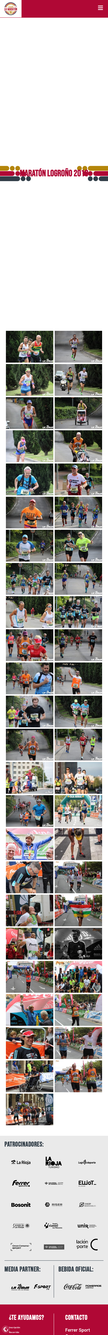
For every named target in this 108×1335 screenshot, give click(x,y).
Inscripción (14, 1327)
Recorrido (14, 1332)
